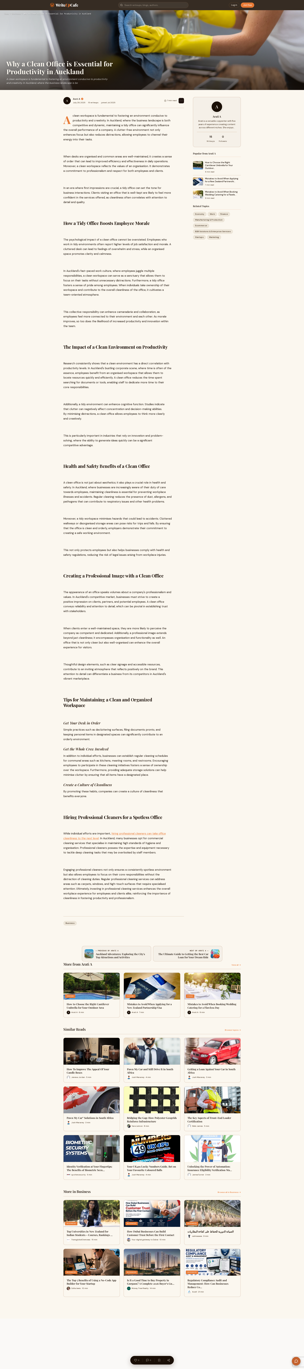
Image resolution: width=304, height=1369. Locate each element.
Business (16, 14)
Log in (234, 5)
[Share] (169, 1360)
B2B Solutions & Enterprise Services (213, 231)
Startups (199, 237)
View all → (236, 965)
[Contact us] (296, 1361)
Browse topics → (233, 1030)
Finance (224, 214)
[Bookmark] (159, 1360)
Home (6, 14)
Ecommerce (201, 225)
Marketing (214, 237)
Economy (199, 214)
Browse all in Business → (229, 1192)
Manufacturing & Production (209, 220)
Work (212, 214)
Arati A (76, 98)
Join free (247, 5)
